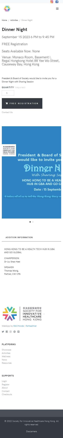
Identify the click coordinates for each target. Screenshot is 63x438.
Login (4, 380)
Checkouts (7, 394)
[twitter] (3, 331)
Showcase (6, 349)
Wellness (6, 356)
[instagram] (11, 331)
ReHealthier (31, 325)
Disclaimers (31, 431)
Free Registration (24, 103)
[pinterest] (14, 331)
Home (4, 20)
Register (5, 384)
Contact (5, 390)
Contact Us (7, 112)
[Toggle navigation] (57, 8)
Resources (6, 362)
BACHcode (18, 325)
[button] (30, 221)
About (5, 387)
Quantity (14, 87)
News (4, 359)
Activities (14, 20)
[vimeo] (18, 331)
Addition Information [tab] (19, 237)
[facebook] (7, 331)
